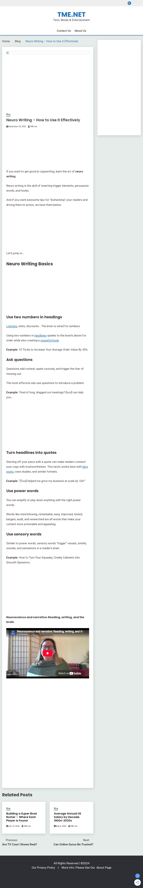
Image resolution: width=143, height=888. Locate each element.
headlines (40, 335)
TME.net (33, 126)
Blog (8, 114)
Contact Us (134, 3)
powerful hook (49, 340)
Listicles (11, 326)
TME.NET (71, 14)
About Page (103, 867)
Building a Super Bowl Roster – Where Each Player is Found (21, 817)
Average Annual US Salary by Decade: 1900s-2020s (67, 817)
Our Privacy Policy (44, 867)
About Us (139, 3)
